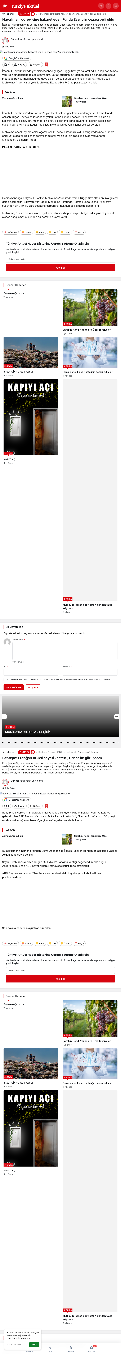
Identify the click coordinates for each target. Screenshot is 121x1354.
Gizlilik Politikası (14, 1345)
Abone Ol (60, 268)
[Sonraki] (116, 716)
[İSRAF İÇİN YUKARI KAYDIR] (31, 357)
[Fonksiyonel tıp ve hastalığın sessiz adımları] (90, 357)
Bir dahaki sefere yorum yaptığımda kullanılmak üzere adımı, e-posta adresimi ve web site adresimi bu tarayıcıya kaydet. (59, 679)
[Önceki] (4, 716)
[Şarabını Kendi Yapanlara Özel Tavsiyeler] (90, 101)
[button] (101, 6)
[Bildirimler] (116, 6)
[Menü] (5, 6)
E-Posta (67, 666)
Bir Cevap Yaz (14, 626)
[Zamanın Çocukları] (30, 101)
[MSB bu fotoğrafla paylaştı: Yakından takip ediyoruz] (90, 496)
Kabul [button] (34, 1345)
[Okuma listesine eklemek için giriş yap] (46, 64)
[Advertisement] (60, 173)
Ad (6, 666)
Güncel (15, 39)
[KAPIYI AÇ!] (31, 496)
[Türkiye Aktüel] (25, 5)
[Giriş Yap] (108, 6)
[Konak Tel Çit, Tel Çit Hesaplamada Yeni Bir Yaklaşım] (60, 716)
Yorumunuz (18, 639)
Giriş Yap (33, 687)
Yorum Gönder (13, 687)
